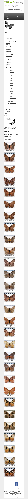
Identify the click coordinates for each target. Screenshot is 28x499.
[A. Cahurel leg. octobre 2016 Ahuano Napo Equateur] (9, 426)
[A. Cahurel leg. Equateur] (9, 262)
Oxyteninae (10, 101)
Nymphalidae (9, 61)
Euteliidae (8, 44)
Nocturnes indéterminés (11, 41)
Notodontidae (9, 59)
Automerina (12, 72)
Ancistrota (11, 70)
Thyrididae (8, 111)
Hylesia (11, 86)
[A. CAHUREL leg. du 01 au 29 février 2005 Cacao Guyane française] (9, 437)
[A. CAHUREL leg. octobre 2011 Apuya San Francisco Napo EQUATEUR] (9, 146)
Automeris (12, 73)
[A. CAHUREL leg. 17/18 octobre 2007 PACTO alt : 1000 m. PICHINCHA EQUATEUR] (9, 251)
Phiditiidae (8, 64)
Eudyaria (11, 80)
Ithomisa (11, 81)
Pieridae (8, 65)
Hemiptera (8, 49)
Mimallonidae (9, 56)
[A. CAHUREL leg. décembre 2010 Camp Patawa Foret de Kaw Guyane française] (9, 227)
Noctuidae (8, 57)
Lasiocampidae (9, 52)
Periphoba (11, 96)
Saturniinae (10, 107)
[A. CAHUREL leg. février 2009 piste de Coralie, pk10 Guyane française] (9, 192)
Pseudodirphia (12, 99)
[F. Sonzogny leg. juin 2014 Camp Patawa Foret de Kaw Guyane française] (9, 461)
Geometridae (9, 46)
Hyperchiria (12, 88)
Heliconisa (11, 85)
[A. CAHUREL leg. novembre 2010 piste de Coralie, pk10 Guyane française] (9, 204)
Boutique (17, 14)
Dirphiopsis (12, 78)
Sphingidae (8, 109)
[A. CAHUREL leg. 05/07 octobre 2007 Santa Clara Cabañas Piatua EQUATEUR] (9, 169)
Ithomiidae (8, 51)
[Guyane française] (9, 472)
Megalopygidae (9, 54)
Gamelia (11, 83)
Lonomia (11, 91)
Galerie (8, 18)
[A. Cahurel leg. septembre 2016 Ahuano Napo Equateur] (9, 414)
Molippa (11, 93)
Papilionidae (8, 62)
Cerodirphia (12, 75)
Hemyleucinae (11, 69)
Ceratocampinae (11, 104)
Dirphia (13, 128)
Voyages (17, 16)
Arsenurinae (10, 106)
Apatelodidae (9, 38)
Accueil (8, 14)
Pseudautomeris (13, 98)
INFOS (5, 30)
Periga (11, 94)
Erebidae (8, 43)
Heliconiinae (8, 48)
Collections (8, 16)
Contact (14, 494)
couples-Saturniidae (12, 103)
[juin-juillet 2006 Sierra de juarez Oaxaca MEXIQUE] (9, 391)
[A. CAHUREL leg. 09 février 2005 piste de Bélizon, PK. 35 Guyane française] (9, 239)
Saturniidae (8, 67)
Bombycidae (8, 39)
